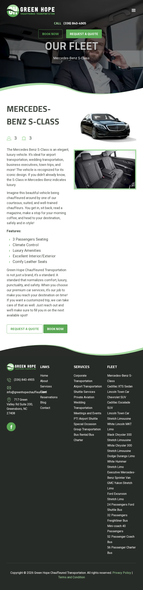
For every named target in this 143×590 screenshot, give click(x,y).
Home (44, 375)
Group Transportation (87, 429)
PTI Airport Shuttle (86, 418)
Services (46, 386)
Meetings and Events (87, 413)
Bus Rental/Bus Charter (84, 437)
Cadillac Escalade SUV (118, 405)
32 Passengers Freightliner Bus (117, 517)
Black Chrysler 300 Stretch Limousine (119, 437)
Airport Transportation (88, 386)
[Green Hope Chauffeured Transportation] (31, 10)
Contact (45, 408)
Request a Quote (84, 33)
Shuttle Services (84, 392)
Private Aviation (84, 397)
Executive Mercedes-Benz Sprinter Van (121, 475)
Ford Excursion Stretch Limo (117, 496)
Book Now (50, 33)
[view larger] (105, 126)
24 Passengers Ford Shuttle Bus (120, 507)
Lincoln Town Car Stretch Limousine (119, 415)
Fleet (43, 392)
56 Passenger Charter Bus (121, 550)
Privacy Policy (121, 573)
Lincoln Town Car (118, 392)
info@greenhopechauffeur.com (27, 392)
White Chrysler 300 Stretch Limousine (119, 448)
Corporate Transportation (83, 378)
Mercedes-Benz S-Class (119, 378)
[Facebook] (11, 426)
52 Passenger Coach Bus (120, 539)
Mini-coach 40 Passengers (116, 528)
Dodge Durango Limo (121, 456)
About (44, 381)
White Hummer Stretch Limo (116, 464)
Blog (43, 402)
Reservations (49, 397)
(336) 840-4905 (74, 23)
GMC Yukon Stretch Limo (119, 485)
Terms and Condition (71, 577)
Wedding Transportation (83, 405)
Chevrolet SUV (116, 397)
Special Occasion (85, 424)
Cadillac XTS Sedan (120, 386)
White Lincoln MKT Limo (119, 426)
